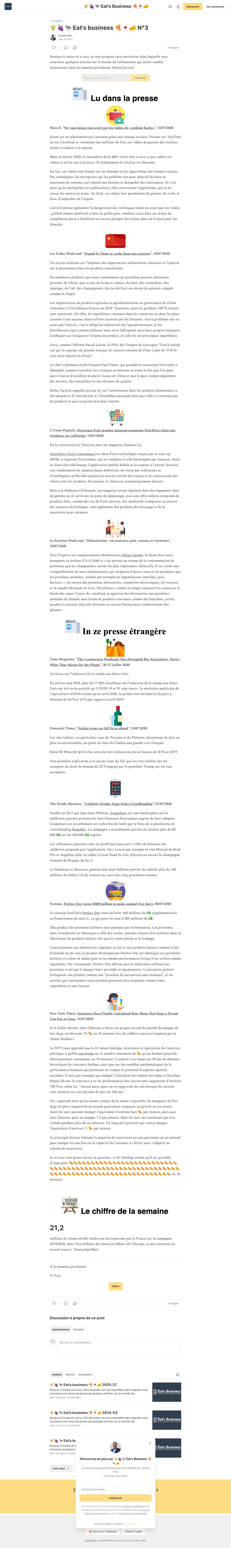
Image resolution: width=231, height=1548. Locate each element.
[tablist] (68, 1329)
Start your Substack (104, 1531)
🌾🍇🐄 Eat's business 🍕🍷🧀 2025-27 (83, 1385)
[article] (115, 1393)
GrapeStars (118, 813)
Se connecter (216, 6)
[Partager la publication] (178, 6)
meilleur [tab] (57, 1374)
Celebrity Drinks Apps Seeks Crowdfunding (118, 804)
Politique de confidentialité (132, 1513)
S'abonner (193, 6)
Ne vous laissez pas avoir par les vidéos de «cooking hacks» (109, 128)
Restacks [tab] (78, 1329)
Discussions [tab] (85, 1374)
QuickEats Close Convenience (72, 454)
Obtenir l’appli (133, 1531)
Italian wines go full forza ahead (103, 728)
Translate (58, 20)
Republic (79, 829)
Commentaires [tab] (60, 1329)
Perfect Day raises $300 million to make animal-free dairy (108, 904)
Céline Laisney (132, 555)
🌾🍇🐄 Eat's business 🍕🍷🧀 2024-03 (83, 1413)
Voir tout (59, 1468)
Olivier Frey (65, 35)
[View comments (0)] (66, 47)
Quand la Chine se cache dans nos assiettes (117, 253)
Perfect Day (91, 913)
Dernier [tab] (70, 1374)
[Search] (170, 6)
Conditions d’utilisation (133, 1506)
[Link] (45, 1228)
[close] (150, 1443)
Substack (90, 1540)
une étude (86, 1053)
